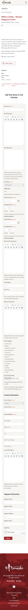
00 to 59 (12, 211)
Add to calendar (8, 63)
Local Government (14, 600)
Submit (8, 538)
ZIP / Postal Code (7, 446)
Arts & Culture (8, 344)
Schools (6, 372)
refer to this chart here (8, 216)
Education (7, 357)
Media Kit (14, 595)
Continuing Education (9, 354)
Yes (6, 191)
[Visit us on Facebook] (14, 586)
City (5, 433)
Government (7, 363)
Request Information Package (14, 593)
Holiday (6, 365)
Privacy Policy (11, 581)
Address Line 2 (7, 427)
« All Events (4, 9)
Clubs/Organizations (9, 350)
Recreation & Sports (9, 370)
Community (7, 352)
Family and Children (9, 359)
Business (7, 346)
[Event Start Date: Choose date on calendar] (18, 201)
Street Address (7, 421)
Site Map (18, 581)
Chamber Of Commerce (10, 348)
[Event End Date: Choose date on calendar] (18, 222)
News (14, 598)
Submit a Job (14, 605)
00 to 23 (6, 211)
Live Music (7, 368)
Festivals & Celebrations (10, 361)
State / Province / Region (9, 440)
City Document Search (14, 603)
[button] (7, 117)
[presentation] (7, 117)
